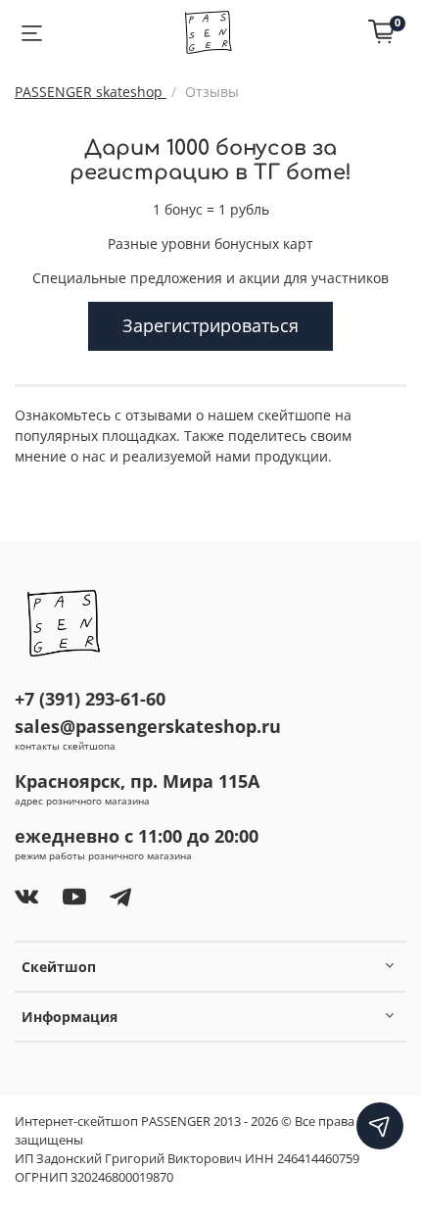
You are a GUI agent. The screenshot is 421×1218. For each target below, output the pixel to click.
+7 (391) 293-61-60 (90, 698)
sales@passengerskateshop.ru (148, 726)
